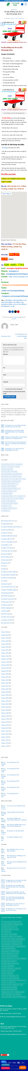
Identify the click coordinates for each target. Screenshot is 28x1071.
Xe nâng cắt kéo (5, 584)
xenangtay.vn (14, 271)
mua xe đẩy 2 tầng (6, 941)
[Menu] (2, 4)
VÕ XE (3, 566)
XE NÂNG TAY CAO (6, 617)
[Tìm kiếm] (22, 4)
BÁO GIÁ (22, 1067)
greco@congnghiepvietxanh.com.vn (15, 1016)
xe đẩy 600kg (8, 300)
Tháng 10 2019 (5, 722)
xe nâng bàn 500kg (6, 481)
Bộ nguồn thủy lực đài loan (7, 936)
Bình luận (5, 354)
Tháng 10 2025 (5, 665)
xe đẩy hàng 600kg (17, 300)
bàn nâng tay (4, 466)
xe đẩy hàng (14, 9)
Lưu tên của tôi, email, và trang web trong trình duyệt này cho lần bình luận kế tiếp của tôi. (14, 391)
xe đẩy (12, 306)
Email (4, 374)
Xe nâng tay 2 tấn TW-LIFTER (8, 970)
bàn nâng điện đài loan (17, 474)
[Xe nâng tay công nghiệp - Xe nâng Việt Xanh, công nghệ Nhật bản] (13, 4)
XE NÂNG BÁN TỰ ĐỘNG (8, 575)
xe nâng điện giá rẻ (6, 510)
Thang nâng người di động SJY (8, 946)
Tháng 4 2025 (5, 683)
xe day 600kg (16, 302)
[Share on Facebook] (9, 311)
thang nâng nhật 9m (20, 946)
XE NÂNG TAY (5, 533)
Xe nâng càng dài (5, 560)
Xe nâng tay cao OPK (6, 984)
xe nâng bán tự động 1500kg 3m (9, 486)
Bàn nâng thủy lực (6, 623)
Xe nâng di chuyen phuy (7, 599)
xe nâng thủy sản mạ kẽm (7, 992)
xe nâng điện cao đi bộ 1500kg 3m (9, 508)
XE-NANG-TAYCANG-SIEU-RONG (10, 527)
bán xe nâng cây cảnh (6, 931)
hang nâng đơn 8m (20, 939)
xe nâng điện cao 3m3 (6, 505)
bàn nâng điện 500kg (6, 474)
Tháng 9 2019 (5, 725)
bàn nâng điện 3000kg (6, 924)
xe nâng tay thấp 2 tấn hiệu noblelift (9, 503)
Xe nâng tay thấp (5, 605)
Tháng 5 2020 (5, 701)
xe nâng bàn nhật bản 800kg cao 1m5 (10, 483)
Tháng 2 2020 (5, 710)
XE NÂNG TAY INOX (6, 548)
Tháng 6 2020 (5, 698)
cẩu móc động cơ (18, 936)
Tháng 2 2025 (5, 689)
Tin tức (23, 1065)
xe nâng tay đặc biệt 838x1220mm (9, 989)
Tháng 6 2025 (5, 677)
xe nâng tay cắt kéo (6, 620)
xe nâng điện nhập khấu (19, 992)
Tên (4, 367)
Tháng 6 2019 (5, 734)
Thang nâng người (6, 593)
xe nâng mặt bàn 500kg (7, 493)
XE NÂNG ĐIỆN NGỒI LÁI (8, 536)
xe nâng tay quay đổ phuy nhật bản (9, 987)
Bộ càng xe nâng (5, 554)
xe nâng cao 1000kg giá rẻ (7, 968)
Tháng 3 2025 (5, 686)
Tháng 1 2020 (5, 713)
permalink (14, 318)
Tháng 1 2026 (5, 656)
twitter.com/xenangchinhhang (13, 291)
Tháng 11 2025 (5, 662)
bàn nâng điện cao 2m (17, 924)
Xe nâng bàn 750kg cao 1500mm (9, 961)
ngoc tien (21, 18)
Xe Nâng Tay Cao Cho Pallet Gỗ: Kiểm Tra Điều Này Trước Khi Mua (15, 426)
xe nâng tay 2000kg (18, 498)
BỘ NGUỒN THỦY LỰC (7, 521)
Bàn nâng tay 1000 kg (16, 921)
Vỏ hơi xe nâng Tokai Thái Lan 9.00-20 (10, 953)
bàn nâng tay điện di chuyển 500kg (9, 471)
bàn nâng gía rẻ (19, 464)
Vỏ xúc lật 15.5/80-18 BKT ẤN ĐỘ (9, 956)
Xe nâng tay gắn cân (6, 539)
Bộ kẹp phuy (4, 563)
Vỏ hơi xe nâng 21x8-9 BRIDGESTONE (10, 951)
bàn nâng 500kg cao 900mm (8, 464)
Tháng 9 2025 (5, 668)
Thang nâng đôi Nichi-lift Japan (8, 948)
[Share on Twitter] (12, 311)
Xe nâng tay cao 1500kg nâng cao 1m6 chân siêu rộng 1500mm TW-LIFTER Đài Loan (13, 981)
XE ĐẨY (3, 569)
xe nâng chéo (17, 968)
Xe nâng (4, 147)
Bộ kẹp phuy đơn (5, 336)
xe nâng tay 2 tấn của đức (7, 498)
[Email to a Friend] (15, 311)
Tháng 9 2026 (5, 632)
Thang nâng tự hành (6, 602)
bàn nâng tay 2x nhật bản (14, 466)
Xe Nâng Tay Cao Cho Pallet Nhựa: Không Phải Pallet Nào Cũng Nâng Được (14, 432)
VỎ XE (3, 581)
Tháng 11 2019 (5, 719)
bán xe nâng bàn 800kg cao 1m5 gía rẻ (10, 929)
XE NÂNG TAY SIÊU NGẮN (8, 572)
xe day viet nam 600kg (18, 304)
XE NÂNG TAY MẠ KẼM (7, 578)
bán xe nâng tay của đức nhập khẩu (9, 934)
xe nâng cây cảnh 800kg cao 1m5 (9, 491)
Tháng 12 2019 (5, 716)
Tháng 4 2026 (5, 647)
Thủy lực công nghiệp (7, 542)
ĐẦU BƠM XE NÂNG (7, 596)
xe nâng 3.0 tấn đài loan (21, 958)
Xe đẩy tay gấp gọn (6, 608)
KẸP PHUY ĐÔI (5, 614)
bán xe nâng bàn (5, 476)
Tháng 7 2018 (5, 746)
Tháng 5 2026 (5, 644)
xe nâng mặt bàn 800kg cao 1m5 (9, 496)
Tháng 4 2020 (5, 704)
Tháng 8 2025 (5, 671)
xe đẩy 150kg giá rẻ (16, 994)
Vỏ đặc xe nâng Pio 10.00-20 (8, 958)
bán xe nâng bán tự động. (15, 476)
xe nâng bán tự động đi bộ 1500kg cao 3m (11, 488)
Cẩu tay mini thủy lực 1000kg (8, 939)
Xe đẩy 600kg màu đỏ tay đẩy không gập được (21, 336)
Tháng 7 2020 (5, 695)
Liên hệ (13, 1066)
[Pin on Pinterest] (18, 311)
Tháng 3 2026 (5, 650)
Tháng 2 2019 (5, 737)
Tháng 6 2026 (5, 641)
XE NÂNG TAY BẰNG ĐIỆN (8, 590)
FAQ (17, 1066)
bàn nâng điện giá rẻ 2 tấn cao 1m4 (9, 926)
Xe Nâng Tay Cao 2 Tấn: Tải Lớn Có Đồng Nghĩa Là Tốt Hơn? (14, 449)
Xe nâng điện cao (5, 545)
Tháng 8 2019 (5, 728)
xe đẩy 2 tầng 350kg (6, 994)
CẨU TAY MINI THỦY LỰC (8, 587)
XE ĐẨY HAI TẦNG (6, 530)
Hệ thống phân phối (14, 1065)
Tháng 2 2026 (5, 653)
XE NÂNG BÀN (5, 524)
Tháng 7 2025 (5, 674)
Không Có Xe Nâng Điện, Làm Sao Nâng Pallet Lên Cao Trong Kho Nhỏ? (16, 437)
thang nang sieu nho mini (16, 941)
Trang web (5, 382)
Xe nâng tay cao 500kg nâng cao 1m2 (10, 975)
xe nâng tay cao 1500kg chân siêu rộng (10, 978)
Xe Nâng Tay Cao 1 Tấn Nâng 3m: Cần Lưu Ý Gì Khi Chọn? (16, 909)
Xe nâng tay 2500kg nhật (7, 973)
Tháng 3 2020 (5, 707)
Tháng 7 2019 (5, 731)
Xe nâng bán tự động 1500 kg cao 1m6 (10, 963)
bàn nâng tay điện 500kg (7, 469)
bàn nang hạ (7, 921)
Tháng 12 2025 (5, 659)
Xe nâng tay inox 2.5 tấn (17, 984)
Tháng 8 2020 (5, 692)
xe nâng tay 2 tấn (21, 496)
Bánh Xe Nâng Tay (6, 557)
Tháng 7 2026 (5, 638)
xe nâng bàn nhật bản (16, 481)
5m (2, 921)
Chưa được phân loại (7, 551)
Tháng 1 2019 (5, 740)
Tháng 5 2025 (5, 680)
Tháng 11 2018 (5, 743)
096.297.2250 (17, 1013)
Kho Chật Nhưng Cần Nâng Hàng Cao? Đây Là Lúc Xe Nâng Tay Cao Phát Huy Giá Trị (15, 443)
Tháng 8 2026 (5, 635)
